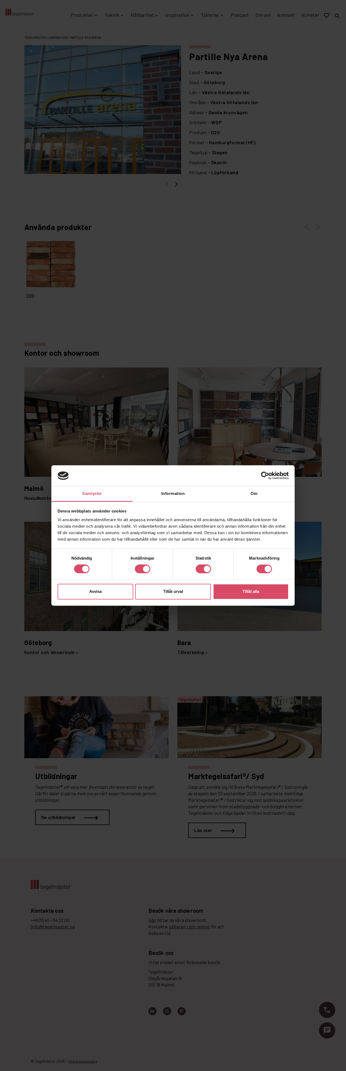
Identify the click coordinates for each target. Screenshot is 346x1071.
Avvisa (95, 591)
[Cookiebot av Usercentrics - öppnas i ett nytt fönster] (265, 476)
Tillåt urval (173, 591)
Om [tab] (254, 493)
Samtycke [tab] (92, 493)
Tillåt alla (250, 591)
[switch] (142, 569)
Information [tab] (173, 493)
